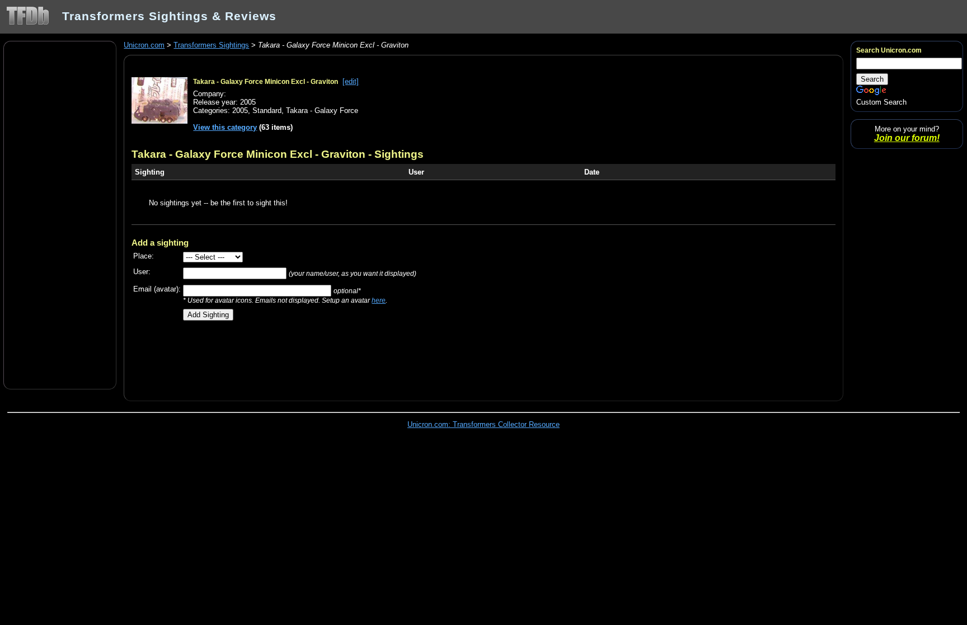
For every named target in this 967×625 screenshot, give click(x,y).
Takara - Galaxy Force (322, 110)
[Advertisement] (60, 214)
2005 (240, 110)
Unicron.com (144, 45)
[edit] (350, 81)
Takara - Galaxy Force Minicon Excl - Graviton (265, 82)
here (379, 300)
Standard (266, 110)
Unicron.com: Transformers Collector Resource (483, 424)
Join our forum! (907, 138)
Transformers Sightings (211, 45)
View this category (225, 127)
